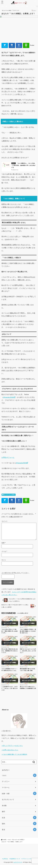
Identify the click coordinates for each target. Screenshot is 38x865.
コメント (4, 521)
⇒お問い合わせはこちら (9, 750)
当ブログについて (8, 799)
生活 (22, 6)
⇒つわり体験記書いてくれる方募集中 (14, 754)
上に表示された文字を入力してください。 (15, 573)
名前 (3, 543)
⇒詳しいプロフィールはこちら (12, 745)
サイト (3, 560)
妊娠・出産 (4, 6)
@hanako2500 (8, 397)
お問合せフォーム (7, 457)
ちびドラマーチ (17, 862)
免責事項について (15, 858)
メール (4, 551)
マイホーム (6, 787)
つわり (11, 6)
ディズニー (34, 6)
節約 (27, 6)
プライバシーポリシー (28, 858)
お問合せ (5, 858)
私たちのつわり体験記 (7, 10)
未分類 (4, 805)
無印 (3, 811)
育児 (17, 6)
